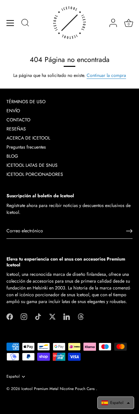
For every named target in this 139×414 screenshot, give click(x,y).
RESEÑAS (16, 129)
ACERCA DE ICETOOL (28, 138)
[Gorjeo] (52, 316)
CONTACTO (18, 119)
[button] (116, 403)
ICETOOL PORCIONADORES (34, 174)
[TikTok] (38, 316)
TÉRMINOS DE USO (26, 101)
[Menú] (10, 23)
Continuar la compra (106, 75)
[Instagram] (24, 316)
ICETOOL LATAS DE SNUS (32, 165)
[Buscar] (25, 24)
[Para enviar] (129, 231)
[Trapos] (81, 316)
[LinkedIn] (66, 316)
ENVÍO (13, 110)
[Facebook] (9, 316)
